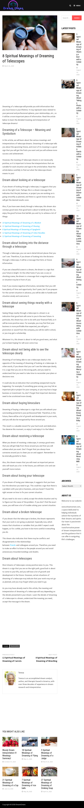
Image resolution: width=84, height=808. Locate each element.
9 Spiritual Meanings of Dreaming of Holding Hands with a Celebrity (78, 144)
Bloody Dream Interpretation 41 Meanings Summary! (9, 754)
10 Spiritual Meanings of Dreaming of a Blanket (21, 222)
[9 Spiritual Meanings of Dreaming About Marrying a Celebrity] (68, 349)
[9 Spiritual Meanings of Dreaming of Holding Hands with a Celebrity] (68, 129)
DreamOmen (20, 804)
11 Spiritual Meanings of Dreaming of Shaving (21, 226)
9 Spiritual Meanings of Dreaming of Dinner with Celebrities (78, 187)
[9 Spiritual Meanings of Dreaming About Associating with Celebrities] (68, 303)
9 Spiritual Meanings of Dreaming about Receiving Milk (78, 449)
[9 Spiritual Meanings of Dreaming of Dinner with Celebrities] (68, 175)
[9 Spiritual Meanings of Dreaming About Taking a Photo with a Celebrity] (68, 80)
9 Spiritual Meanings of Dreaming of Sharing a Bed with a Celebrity (78, 49)
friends (13, 545)
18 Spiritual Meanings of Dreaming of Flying (30, 753)
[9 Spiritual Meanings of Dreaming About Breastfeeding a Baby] (68, 393)
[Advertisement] (29, 86)
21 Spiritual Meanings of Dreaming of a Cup (10, 783)
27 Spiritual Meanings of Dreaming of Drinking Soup (47, 784)
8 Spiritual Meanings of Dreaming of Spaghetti (21, 229)
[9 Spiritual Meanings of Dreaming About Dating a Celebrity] (68, 260)
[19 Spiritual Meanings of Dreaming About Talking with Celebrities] (68, 216)
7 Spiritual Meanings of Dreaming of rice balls (29, 784)
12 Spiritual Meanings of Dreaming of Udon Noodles (23, 233)
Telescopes (15, 646)
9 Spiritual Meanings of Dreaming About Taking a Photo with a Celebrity (78, 96)
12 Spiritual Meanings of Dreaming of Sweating (21, 236)
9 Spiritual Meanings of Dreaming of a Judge (47, 754)
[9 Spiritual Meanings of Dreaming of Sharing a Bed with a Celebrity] (68, 34)
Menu (78, 5)
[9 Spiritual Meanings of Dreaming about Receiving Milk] (68, 436)
